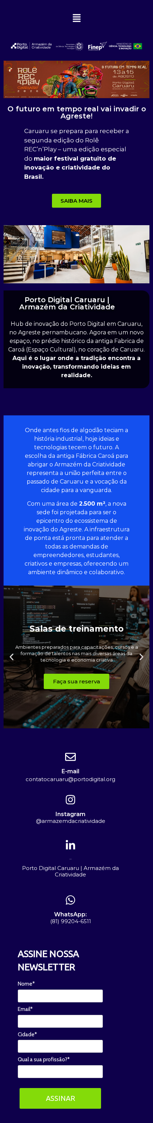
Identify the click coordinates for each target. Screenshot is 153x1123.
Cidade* (27, 1034)
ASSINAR (60, 1098)
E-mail (70, 771)
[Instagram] (70, 799)
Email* (25, 1009)
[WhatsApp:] (70, 900)
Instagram (70, 814)
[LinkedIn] (70, 845)
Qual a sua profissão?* (44, 1059)
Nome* (26, 984)
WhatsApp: (70, 914)
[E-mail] (70, 757)
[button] (76, 18)
